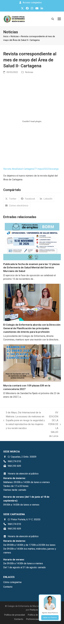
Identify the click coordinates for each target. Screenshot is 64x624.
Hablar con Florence (50, 617)
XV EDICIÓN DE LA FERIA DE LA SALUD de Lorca (53, 424)
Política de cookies (37, 614)
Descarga (53, 168)
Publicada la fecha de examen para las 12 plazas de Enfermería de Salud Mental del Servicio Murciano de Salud (31, 268)
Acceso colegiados (32, 2)
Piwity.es (34, 609)
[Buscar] (52, 19)
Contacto (18, 619)
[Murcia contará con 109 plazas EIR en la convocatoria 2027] (32, 362)
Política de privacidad (14, 614)
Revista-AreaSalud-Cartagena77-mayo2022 (26, 168)
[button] (59, 19)
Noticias (15, 36)
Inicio (5, 36)
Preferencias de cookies (38, 619)
